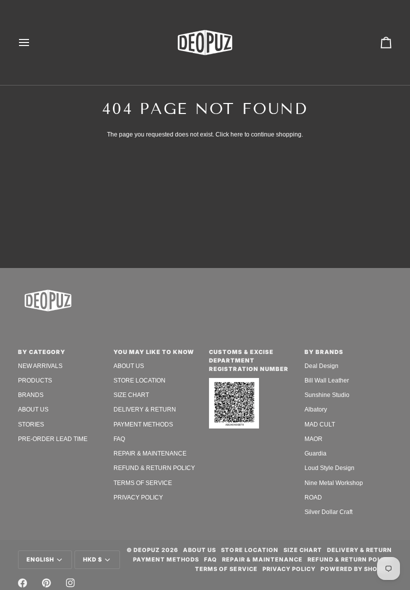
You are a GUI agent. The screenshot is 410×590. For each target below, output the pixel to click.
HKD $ (92, 559)
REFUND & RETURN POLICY (154, 468)
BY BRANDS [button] (324, 352)
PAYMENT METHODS (143, 424)
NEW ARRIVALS (40, 366)
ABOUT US (33, 409)
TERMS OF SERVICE (143, 483)
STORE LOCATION (140, 380)
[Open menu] (33, 42)
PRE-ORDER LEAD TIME (53, 439)
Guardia (315, 453)
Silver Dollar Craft (328, 512)
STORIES (31, 424)
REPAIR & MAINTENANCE (150, 453)
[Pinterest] (46, 583)
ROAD (313, 497)
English (40, 559)
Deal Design (321, 366)
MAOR (313, 439)
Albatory (315, 409)
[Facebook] (22, 583)
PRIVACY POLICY (138, 497)
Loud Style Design (329, 468)
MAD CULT (319, 424)
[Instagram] (70, 583)
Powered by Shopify (356, 569)
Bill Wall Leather (326, 380)
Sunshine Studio (327, 395)
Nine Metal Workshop (333, 483)
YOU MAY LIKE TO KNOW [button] (154, 352)
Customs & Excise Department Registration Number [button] (248, 360)
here (236, 134)
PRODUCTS (35, 380)
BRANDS (31, 395)
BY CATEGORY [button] (42, 352)
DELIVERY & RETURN (145, 409)
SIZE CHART (131, 395)
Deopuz (147, 550)
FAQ (119, 439)
